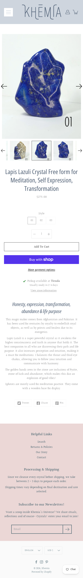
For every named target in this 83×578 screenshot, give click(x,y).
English (29, 550)
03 (51, 220)
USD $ (50, 550)
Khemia (46, 568)
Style (41, 213)
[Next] (79, 86)
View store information (44, 291)
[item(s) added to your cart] (76, 12)
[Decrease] (34, 234)
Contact (41, 457)
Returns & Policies (42, 447)
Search (41, 442)
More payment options (41, 270)
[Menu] (8, 12)
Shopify (48, 572)
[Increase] (49, 234)
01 (32, 220)
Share (44, 403)
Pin (62, 403)
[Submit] (67, 529)
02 (41, 220)
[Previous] (4, 86)
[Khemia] (41, 12)
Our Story (41, 452)
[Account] (67, 12)
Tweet (25, 403)
